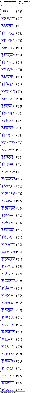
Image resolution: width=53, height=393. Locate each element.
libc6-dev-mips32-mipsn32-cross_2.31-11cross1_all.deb (8, 296)
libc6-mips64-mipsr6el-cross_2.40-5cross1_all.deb (7, 120)
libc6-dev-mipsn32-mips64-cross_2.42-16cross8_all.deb (8, 186)
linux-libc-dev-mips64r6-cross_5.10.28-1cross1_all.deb (8, 253)
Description (23, 3)
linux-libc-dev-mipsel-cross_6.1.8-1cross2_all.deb (7, 331)
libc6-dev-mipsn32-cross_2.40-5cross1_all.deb (7, 297)
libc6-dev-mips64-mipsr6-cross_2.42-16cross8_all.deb (8, 275)
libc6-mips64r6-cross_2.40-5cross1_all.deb (6, 107)
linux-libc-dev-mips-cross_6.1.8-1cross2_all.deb (7, 332)
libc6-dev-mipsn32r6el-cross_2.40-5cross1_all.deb (7, 348)
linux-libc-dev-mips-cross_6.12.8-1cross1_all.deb (7, 382)
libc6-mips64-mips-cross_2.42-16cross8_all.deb (7, 136)
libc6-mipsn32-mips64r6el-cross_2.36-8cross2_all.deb (8, 63)
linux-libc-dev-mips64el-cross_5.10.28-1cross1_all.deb (8, 250)
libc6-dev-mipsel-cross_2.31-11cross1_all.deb (7, 362)
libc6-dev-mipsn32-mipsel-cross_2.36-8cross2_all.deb (8, 178)
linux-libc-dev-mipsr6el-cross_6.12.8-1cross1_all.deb (7, 383)
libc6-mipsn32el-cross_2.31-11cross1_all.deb (6, 229)
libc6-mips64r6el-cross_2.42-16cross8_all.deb (7, 114)
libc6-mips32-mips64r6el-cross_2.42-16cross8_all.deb (8, 42)
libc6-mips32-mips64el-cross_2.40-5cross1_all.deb (7, 49)
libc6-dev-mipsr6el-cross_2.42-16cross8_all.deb (7, 311)
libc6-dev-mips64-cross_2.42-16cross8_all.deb (7, 303)
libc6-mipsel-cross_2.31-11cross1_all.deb (6, 165)
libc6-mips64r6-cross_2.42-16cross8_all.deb (6, 100)
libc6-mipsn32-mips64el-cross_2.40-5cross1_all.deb (7, 157)
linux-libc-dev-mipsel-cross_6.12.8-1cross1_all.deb (7, 381)
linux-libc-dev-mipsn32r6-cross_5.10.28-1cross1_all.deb (8, 258)
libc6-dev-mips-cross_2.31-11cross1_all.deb (6, 359)
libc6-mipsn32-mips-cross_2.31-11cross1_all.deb (7, 216)
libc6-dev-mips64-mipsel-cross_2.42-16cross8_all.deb (8, 207)
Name (8, 3)
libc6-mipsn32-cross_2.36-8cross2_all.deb (6, 77)
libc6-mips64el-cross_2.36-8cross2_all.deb (6, 85)
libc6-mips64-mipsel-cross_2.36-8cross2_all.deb (7, 83)
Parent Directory (3, 5)
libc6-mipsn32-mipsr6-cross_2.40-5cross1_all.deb (7, 106)
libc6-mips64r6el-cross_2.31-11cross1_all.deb (7, 231)
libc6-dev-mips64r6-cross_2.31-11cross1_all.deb (7, 389)
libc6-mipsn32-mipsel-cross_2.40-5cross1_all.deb (7, 155)
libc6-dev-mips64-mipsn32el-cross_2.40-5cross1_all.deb (8, 206)
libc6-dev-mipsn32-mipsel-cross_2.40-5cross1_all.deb (8, 201)
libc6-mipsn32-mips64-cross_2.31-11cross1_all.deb (7, 215)
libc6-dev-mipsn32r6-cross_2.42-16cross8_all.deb (7, 346)
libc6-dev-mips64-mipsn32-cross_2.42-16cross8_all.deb (8, 193)
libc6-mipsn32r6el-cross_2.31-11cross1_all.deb (7, 195)
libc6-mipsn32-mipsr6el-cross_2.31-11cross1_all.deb (7, 214)
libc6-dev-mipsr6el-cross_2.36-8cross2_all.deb (7, 295)
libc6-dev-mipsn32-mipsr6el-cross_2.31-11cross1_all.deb (8, 361)
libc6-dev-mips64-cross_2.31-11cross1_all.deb (7, 368)
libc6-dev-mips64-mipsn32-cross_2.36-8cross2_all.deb (8, 171)
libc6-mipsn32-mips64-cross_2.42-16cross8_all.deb (7, 127)
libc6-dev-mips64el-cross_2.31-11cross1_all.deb (7, 370)
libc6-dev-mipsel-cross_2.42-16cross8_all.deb (7, 273)
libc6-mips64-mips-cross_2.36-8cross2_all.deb (7, 75)
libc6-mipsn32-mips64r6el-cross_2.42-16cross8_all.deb (8, 112)
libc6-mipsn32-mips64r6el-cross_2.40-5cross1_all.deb (8, 122)
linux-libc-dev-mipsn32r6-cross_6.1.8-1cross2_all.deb (8, 341)
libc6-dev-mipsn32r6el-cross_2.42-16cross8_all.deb (7, 352)
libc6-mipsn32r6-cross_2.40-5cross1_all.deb (6, 104)
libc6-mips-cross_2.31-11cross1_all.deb (6, 162)
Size (21, 3)
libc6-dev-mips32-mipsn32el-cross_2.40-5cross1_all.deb (8, 92)
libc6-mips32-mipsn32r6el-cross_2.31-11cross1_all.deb (8, 142)
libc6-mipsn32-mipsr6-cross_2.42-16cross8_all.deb (7, 98)
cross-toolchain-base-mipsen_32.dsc (5, 10)
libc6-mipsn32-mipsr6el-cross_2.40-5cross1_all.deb (7, 121)
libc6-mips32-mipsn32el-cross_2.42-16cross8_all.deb (7, 68)
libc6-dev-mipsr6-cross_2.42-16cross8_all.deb (7, 310)
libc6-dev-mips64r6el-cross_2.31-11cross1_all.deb (7, 390)
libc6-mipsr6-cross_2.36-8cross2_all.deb (6, 18)
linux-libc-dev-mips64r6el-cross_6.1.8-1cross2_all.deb (8, 337)
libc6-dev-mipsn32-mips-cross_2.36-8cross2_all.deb (7, 170)
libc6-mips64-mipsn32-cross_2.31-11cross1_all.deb (7, 223)
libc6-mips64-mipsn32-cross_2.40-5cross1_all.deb (7, 141)
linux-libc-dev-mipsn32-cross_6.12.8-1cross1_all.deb (7, 375)
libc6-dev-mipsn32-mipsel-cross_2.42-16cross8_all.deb (8, 202)
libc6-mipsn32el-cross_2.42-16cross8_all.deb (6, 144)
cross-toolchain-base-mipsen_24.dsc (5, 9)
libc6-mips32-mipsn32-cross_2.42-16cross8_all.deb (7, 56)
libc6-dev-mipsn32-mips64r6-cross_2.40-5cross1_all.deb (8, 266)
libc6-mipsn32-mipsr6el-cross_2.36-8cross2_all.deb (7, 64)
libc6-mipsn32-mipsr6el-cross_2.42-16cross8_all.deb (7, 113)
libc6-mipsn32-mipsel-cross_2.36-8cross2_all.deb (7, 91)
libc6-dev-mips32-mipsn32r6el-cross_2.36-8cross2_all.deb (8, 179)
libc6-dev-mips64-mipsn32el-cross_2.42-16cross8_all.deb (8, 208)
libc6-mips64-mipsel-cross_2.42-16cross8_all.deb (7, 148)
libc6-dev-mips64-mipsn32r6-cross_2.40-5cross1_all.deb (8, 272)
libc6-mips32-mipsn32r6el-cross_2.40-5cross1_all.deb (8, 34)
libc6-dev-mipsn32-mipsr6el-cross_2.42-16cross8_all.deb (8, 280)
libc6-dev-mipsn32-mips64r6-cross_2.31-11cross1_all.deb (8, 354)
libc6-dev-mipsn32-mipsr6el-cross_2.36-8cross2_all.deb (8, 260)
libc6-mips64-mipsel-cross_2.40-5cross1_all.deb (7, 158)
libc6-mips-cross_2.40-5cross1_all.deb (6, 46)
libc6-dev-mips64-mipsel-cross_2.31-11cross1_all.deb (8, 330)
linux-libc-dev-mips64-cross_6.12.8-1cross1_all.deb (7, 374)
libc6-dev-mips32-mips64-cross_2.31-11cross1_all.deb (8, 288)
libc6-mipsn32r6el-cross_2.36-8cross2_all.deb (7, 53)
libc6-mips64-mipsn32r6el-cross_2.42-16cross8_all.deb (8, 115)
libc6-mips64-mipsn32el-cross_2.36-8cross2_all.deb (7, 84)
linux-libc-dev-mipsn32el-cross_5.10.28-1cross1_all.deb (8, 257)
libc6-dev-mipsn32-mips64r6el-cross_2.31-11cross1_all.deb (8, 355)
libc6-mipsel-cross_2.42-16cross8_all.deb (6, 70)
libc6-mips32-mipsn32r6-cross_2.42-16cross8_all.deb (7, 39)
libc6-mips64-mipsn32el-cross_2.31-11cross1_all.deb (7, 235)
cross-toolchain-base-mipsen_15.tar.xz (6, 12)
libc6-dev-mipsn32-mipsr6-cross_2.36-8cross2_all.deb (8, 243)
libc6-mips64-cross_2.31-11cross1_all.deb (6, 224)
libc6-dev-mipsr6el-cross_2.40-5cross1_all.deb (7, 308)
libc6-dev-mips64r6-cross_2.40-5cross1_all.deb (7, 347)
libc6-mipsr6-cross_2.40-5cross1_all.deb (6, 26)
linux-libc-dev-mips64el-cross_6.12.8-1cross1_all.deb (7, 376)
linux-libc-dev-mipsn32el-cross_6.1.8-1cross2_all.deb (7, 339)
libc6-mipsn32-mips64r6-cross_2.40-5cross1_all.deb (7, 105)
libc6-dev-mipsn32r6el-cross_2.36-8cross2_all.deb (7, 318)
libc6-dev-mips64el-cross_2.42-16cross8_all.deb (7, 309)
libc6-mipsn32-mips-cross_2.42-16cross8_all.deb (7, 128)
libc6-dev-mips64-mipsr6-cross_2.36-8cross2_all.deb (7, 259)
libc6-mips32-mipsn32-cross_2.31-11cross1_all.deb (7, 164)
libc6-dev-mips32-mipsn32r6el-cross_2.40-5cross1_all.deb (8, 209)
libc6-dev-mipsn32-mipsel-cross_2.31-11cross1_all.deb (8, 324)
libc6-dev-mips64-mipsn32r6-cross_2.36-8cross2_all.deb (8, 238)
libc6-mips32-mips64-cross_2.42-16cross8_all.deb (7, 55)
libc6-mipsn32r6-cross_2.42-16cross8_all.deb (6, 97)
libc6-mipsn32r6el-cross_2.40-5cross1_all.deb (7, 126)
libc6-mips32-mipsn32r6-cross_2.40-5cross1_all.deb (7, 27)
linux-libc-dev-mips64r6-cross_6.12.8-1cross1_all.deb (8, 377)
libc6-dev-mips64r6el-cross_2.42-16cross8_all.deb (7, 353)
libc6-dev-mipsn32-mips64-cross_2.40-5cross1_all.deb (8, 184)
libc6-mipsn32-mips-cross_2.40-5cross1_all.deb (7, 133)
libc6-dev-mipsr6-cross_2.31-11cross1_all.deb (7, 369)
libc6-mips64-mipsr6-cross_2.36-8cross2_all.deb (7, 62)
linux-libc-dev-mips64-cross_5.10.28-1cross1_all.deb (7, 245)
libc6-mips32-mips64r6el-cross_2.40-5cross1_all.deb (7, 33)
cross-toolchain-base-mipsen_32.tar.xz (6, 13)
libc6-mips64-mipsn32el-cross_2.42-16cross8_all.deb (7, 151)
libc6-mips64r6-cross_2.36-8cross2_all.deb (6, 61)
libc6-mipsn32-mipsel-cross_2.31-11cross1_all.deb (7, 228)
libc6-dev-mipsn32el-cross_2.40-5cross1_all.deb (7, 304)
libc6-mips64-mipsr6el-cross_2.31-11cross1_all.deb (7, 230)
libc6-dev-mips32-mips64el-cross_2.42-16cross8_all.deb (8, 119)
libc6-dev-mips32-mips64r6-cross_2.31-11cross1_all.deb (8, 316)
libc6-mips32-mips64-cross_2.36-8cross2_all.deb (7, 24)
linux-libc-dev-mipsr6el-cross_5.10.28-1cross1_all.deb (8, 252)
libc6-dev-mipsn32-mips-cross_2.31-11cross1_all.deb (7, 319)
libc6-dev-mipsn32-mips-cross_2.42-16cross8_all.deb (7, 187)
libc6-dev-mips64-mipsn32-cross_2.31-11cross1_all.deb (8, 325)
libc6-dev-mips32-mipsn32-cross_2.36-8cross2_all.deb (8, 71)
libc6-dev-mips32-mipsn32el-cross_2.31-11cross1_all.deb (8, 302)
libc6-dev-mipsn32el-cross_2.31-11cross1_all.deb (7, 367)
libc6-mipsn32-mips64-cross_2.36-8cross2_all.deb (7, 78)
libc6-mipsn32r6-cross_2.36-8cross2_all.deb (6, 47)
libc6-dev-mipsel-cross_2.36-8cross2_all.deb (6, 244)
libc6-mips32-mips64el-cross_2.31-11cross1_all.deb (7, 166)
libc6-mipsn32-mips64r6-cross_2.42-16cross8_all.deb (7, 99)
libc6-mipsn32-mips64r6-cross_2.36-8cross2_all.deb (7, 60)
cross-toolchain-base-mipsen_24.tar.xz (6, 11)
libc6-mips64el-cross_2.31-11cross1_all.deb (6, 236)
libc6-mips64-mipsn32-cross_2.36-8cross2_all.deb (7, 76)
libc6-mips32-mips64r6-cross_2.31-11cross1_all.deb (7, 149)
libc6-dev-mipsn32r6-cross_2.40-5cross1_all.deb (7, 345)
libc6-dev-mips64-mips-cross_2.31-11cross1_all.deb (7, 326)
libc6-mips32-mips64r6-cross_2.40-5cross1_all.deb (7, 32)
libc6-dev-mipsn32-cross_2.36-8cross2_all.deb (7, 287)
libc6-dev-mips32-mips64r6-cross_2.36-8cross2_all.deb (8, 180)
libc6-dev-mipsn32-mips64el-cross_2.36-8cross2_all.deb (8, 177)
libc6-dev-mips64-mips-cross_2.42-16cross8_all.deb (7, 194)
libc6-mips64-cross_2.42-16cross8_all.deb (6, 134)
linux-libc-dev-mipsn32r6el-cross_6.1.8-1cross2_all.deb (8, 340)
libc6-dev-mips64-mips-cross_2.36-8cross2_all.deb (7, 172)
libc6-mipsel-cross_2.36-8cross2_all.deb (6, 31)
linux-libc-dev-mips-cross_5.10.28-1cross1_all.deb (7, 246)
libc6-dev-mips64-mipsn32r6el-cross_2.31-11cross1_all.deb (8, 360)
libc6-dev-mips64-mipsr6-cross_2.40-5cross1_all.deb (7, 274)
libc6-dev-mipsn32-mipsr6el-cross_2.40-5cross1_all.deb (8, 279)
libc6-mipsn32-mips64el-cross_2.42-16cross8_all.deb (7, 143)
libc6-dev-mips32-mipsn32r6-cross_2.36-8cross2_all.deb (8, 173)
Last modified (18, 3)
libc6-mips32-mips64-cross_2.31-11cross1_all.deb (7, 163)
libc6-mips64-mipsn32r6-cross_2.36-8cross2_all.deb (7, 48)
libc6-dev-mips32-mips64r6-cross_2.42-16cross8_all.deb (8, 222)
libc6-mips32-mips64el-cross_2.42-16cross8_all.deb (7, 69)
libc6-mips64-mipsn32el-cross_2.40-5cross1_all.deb (7, 156)
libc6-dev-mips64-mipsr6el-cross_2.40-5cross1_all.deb (8, 282)
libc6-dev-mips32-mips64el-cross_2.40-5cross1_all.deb (8, 93)
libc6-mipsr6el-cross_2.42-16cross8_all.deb (6, 40)
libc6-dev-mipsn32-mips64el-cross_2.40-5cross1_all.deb (8, 200)
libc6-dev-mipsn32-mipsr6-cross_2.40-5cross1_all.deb (8, 267)
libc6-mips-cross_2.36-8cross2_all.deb (6, 25)
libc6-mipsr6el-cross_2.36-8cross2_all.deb (6, 20)
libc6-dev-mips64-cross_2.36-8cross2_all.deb (6, 289)
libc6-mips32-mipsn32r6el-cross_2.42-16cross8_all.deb (8, 41)
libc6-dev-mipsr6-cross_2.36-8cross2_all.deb (6, 294)
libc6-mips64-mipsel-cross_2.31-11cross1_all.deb (7, 237)
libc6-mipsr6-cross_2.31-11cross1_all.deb (6, 150)
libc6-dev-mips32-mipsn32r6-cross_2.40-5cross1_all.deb (8, 192)
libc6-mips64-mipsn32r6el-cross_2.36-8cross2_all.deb (8, 54)
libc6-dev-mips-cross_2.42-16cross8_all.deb (6, 268)
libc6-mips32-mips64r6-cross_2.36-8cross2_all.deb (7, 19)
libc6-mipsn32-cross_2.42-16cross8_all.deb (6, 129)
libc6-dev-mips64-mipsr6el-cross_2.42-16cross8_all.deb (8, 286)
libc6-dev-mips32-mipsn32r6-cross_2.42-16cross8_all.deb (8, 221)
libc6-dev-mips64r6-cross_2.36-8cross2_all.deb (7, 323)
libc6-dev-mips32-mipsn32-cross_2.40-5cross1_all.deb (8, 90)
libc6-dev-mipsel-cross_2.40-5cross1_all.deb (6, 265)
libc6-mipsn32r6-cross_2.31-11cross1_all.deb (6, 185)
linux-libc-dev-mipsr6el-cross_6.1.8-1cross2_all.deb (7, 338)
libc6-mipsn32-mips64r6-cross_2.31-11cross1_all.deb (7, 199)
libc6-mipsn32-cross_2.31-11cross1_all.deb (6, 217)
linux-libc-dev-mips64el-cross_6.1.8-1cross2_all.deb (7, 333)
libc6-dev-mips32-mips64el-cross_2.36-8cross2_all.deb (8, 82)
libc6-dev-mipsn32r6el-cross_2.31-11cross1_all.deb (7, 388)
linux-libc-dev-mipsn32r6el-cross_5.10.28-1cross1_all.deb (8, 251)
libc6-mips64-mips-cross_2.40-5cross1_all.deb (7, 135)
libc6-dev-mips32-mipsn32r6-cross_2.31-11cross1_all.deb (8, 317)
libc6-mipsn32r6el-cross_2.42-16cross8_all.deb (7, 111)
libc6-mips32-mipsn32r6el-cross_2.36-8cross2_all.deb (8, 17)
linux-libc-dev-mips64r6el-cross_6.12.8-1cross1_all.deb (8, 384)
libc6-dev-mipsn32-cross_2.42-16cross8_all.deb (7, 301)
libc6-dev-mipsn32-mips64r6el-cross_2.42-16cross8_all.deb (8, 281)
